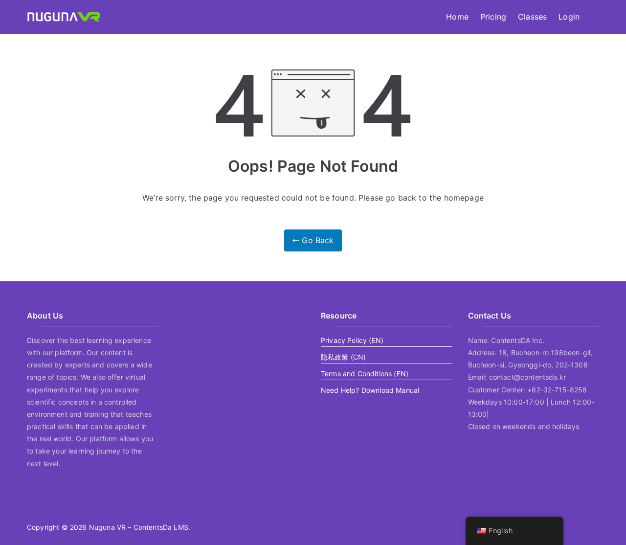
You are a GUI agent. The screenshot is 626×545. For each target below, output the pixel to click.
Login (569, 17)
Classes (532, 17)
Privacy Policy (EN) (352, 340)
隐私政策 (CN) (343, 357)
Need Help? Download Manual (370, 390)
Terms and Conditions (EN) (364, 373)
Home (457, 17)
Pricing (493, 17)
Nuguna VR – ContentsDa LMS (138, 527)
